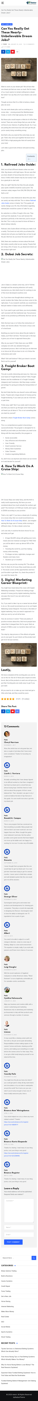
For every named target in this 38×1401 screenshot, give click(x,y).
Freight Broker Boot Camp (21, 418)
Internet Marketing (7, 1306)
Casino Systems (6, 1281)
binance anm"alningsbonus (16, 1110)
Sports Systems (6, 1332)
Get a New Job (6, 1296)
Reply (6, 740)
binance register (12, 1173)
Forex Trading (5, 1291)
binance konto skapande (15, 1142)
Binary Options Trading (8, 1271)
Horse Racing (5, 1301)
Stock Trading (5, 1337)
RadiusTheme (20, 1397)
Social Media (5, 1327)
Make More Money (7, 1311)
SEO (2, 1322)
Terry (5, 44)
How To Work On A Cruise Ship (11, 521)
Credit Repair (5, 1286)
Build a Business (7, 1276)
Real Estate (5, 1317)
